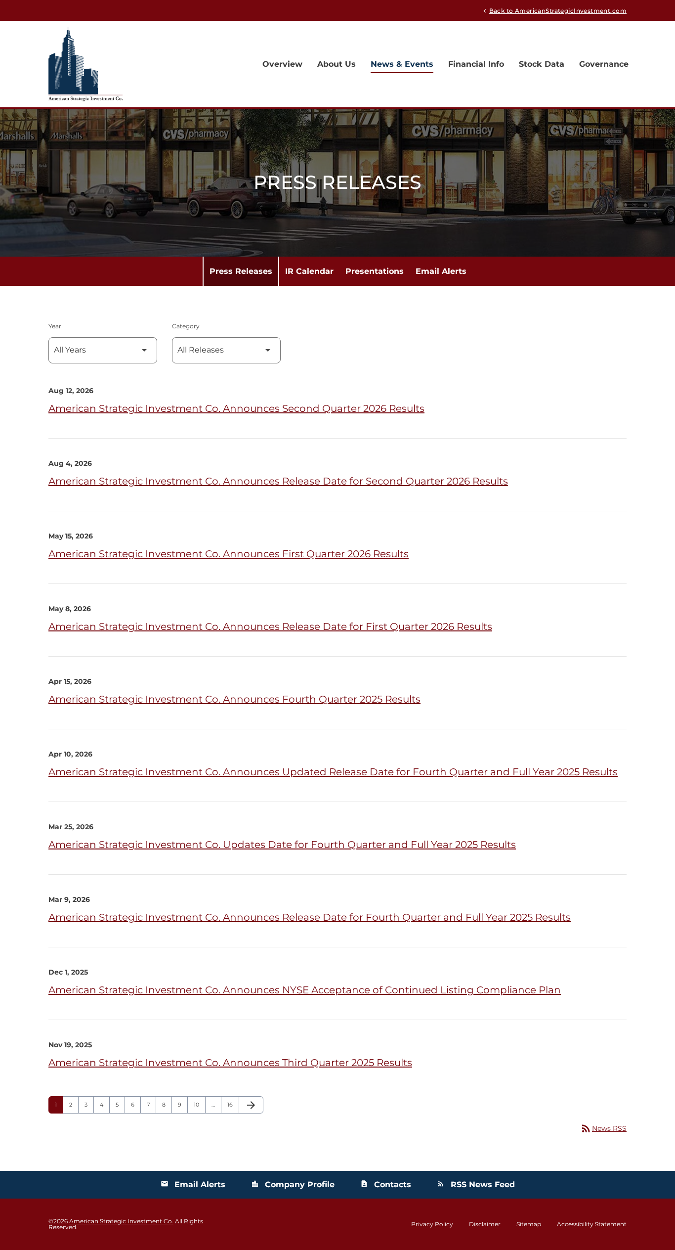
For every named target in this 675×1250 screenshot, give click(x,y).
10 (199, 1104)
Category (186, 326)
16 (233, 1104)
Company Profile (293, 1184)
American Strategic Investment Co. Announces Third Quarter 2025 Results (230, 1063)
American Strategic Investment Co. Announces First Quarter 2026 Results (228, 554)
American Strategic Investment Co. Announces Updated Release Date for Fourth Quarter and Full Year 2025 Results (333, 772)
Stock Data (541, 64)
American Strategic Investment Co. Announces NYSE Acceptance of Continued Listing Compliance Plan (304, 990)
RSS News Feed (476, 1184)
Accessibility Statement (592, 1224)
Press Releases (241, 271)
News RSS (603, 1128)
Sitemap (528, 1224)
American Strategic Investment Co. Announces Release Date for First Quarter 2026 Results (270, 626)
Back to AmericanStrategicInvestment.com (554, 10)
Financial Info (476, 64)
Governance (604, 64)
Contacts (385, 1184)
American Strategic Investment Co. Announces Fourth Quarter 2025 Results (234, 699)
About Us (336, 64)
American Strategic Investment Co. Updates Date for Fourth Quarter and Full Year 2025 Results (282, 844)
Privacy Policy (432, 1224)
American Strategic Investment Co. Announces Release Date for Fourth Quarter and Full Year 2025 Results (309, 917)
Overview (282, 64)
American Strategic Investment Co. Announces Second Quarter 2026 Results (236, 408)
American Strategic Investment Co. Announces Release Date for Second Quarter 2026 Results (278, 481)
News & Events (402, 64)
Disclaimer (485, 1224)
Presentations (374, 271)
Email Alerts (441, 271)
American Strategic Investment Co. (121, 1221)
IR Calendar (309, 271)
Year (54, 326)
